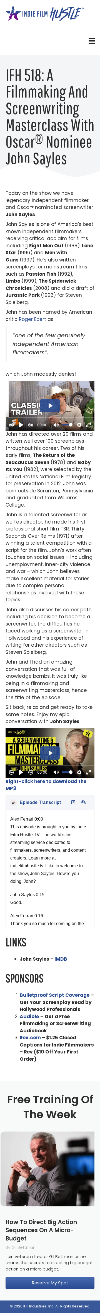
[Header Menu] (91, 40)
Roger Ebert (32, 319)
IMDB (60, 959)
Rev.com (30, 1037)
